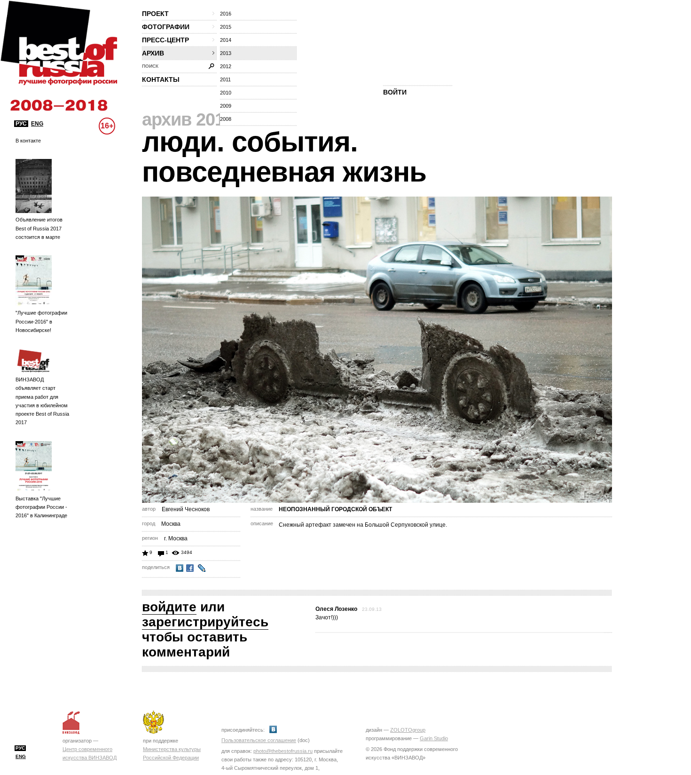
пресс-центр (165, 40)
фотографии (165, 27)
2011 (225, 79)
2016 (225, 13)
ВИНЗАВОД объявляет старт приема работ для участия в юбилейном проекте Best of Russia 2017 (42, 401)
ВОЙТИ (395, 92)
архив (153, 53)
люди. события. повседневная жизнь (284, 157)
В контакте (28, 140)
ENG (37, 123)
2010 (225, 92)
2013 (225, 53)
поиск (150, 66)
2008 (225, 119)
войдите (169, 607)
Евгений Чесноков (186, 509)
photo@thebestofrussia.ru (283, 751)
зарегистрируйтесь (205, 622)
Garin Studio (434, 738)
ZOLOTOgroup (407, 730)
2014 (225, 40)
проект (155, 13)
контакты (161, 79)
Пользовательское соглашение (258, 740)
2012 (225, 66)
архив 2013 (188, 119)
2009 (225, 106)
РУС (21, 123)
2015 (225, 27)
